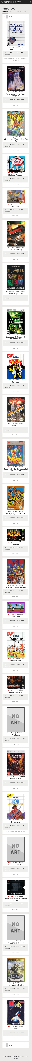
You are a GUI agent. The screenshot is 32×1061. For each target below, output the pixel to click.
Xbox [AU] (11, 983)
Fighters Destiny (15, 692)
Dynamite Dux (15, 660)
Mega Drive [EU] (11, 291)
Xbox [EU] (11, 247)
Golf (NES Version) (15, 864)
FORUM (14, 1056)
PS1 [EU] (11, 896)
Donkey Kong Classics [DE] (15, 513)
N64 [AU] (11, 204)
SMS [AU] (11, 658)
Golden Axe (15, 822)
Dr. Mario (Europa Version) (15, 587)
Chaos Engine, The (15, 293)
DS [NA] (11, 172)
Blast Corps (15, 206)
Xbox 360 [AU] (11, 941)
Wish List (12, 11)
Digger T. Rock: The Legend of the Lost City (16, 470)
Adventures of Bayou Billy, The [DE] (16, 140)
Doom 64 (15, 544)
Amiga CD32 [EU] (11, 733)
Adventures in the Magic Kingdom (15, 95)
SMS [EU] (11, 47)
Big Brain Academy (15, 175)
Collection (5, 11)
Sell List (19, 11)
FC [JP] (11, 614)
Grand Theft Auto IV (16, 943)
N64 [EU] (11, 542)
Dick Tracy (16, 382)
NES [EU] (11, 91)
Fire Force (16, 735)
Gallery (25, 11)
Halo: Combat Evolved (15, 985)
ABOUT (9, 1056)
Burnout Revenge (16, 249)
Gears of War (15, 778)
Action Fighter (15, 49)
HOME (4, 1056)
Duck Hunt (16, 616)
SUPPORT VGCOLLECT (22, 1056)
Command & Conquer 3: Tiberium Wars (15, 338)
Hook (16, 1028)
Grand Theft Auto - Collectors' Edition (16, 899)
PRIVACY (16, 1058)
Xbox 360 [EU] (11, 334)
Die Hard (15, 425)
